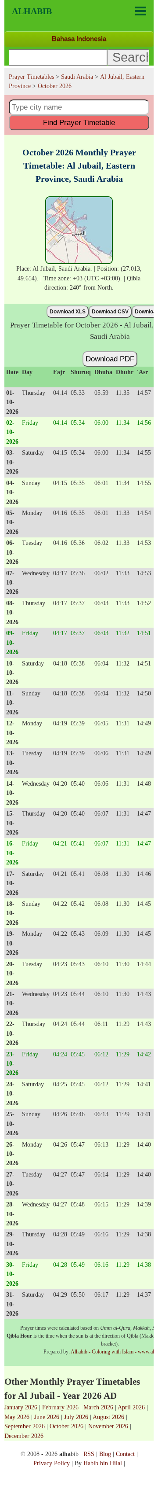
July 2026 (76, 1416)
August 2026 (108, 1416)
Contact (125, 1453)
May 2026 (16, 1416)
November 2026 (108, 1426)
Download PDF (110, 358)
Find (79, 122)
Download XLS (68, 312)
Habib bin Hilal (102, 1463)
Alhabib (32, 11)
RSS (88, 1453)
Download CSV (110, 312)
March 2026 (98, 1407)
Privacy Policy (51, 1463)
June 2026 (46, 1416)
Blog (105, 1453)
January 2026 (20, 1407)
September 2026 (24, 1426)
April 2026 (131, 1407)
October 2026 (66, 1426)
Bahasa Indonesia (79, 38)
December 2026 (23, 1435)
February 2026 (60, 1407)
